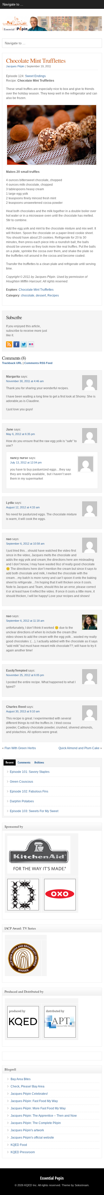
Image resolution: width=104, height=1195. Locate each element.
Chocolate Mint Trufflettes (35, 60)
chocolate (27, 295)
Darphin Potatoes (22, 801)
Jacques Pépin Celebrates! (29, 1094)
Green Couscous (21, 781)
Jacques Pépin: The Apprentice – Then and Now (44, 1115)
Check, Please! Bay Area (27, 1086)
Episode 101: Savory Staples (29, 772)
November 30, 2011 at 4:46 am (25, 381)
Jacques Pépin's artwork (27, 1130)
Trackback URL (12, 362)
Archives (39, 762)
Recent (10, 762)
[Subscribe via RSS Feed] (9, 344)
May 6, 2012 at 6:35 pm (20, 434)
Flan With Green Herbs (20, 748)
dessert (41, 295)
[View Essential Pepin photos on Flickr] (31, 344)
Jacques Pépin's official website (32, 1137)
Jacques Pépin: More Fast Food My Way (38, 1108)
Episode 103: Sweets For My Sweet (34, 811)
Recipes (53, 295)
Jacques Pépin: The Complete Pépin (36, 1123)
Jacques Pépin (15, 66)
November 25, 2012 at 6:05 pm (25, 675)
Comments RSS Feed (38, 362)
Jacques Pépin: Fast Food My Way (34, 1101)
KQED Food (19, 1145)
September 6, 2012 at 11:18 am (25, 620)
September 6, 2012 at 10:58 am (25, 543)
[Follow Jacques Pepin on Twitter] (24, 344)
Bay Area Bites (21, 1079)
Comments (24, 762)
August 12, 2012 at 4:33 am (23, 507)
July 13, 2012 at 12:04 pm (26, 462)
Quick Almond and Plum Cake (79, 748)
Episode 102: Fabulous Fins (29, 791)
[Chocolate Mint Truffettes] (51, 165)
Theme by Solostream (75, 1185)
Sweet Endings (35, 76)
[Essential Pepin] (52, 30)
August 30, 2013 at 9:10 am (23, 711)
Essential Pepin (52, 1178)
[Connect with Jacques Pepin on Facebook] (16, 344)
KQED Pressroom (23, 1152)
